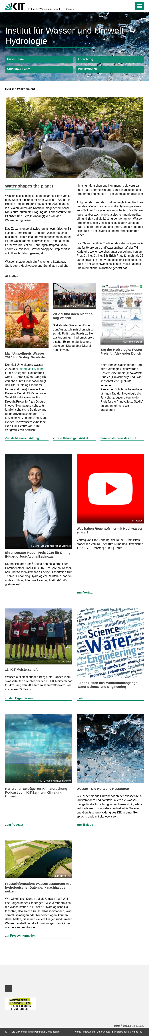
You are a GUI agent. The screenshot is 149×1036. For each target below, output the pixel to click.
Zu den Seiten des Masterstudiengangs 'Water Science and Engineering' (107, 685)
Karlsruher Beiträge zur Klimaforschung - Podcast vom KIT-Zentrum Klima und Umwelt (37, 792)
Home (78, 1031)
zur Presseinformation (20, 935)
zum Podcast (14, 824)
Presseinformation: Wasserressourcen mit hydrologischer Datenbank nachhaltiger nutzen (38, 887)
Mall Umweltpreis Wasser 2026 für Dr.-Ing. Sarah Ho (25, 355)
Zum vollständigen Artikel (70, 438)
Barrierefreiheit (119, 1031)
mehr (80, 698)
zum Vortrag (85, 592)
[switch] (123, 6)
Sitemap (133, 1031)
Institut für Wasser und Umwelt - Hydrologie (51, 9)
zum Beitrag (85, 824)
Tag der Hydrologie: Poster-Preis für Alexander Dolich (121, 351)
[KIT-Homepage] (15, 6)
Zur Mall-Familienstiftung (22, 438)
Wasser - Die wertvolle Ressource (103, 788)
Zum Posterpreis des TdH (118, 438)
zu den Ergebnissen (19, 698)
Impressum (89, 1031)
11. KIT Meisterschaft (21, 669)
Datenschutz (103, 1031)
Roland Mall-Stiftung (30, 368)
